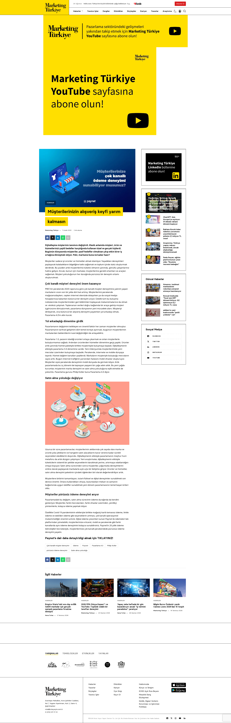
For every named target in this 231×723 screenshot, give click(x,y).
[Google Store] (178, 691)
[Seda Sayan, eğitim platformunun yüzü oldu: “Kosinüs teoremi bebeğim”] (153, 260)
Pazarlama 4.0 (97, 545)
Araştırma (167, 11)
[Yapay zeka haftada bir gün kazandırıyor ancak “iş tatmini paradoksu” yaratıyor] (133, 588)
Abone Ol (180, 4)
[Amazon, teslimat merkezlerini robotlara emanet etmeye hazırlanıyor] (153, 288)
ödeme (75, 545)
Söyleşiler (131, 11)
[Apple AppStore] (178, 686)
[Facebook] (167, 718)
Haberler (77, 11)
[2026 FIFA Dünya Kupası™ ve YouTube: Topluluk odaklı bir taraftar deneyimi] (97, 588)
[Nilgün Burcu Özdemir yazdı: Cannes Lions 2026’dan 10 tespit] (169, 588)
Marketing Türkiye (51, 230)
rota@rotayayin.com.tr (54, 709)
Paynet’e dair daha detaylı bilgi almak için (79, 538)
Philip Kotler (111, 545)
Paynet (85, 545)
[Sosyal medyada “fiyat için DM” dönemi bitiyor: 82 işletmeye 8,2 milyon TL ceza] (153, 300)
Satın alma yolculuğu (79, 550)
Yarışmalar (51, 653)
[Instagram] (175, 718)
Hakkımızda (144, 684)
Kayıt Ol (117, 695)
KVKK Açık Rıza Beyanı (149, 691)
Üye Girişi (118, 691)
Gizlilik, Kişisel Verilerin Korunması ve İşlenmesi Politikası (149, 704)
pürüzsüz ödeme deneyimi (57, 550)
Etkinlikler (118, 11)
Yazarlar (154, 11)
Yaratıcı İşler (93, 11)
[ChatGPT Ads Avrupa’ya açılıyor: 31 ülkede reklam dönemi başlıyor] (153, 219)
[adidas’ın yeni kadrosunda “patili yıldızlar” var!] (153, 312)
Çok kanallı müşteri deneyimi (58, 545)
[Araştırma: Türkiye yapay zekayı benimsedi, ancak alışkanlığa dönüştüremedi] (153, 246)
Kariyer (143, 11)
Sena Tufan (49, 615)
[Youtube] (180, 718)
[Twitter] (171, 718)
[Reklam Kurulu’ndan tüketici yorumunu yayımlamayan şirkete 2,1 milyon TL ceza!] (153, 233)
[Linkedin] (184, 718)
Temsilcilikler (70, 653)
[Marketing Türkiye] (56, 7)
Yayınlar (103, 653)
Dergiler (106, 11)
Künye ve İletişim (146, 688)
